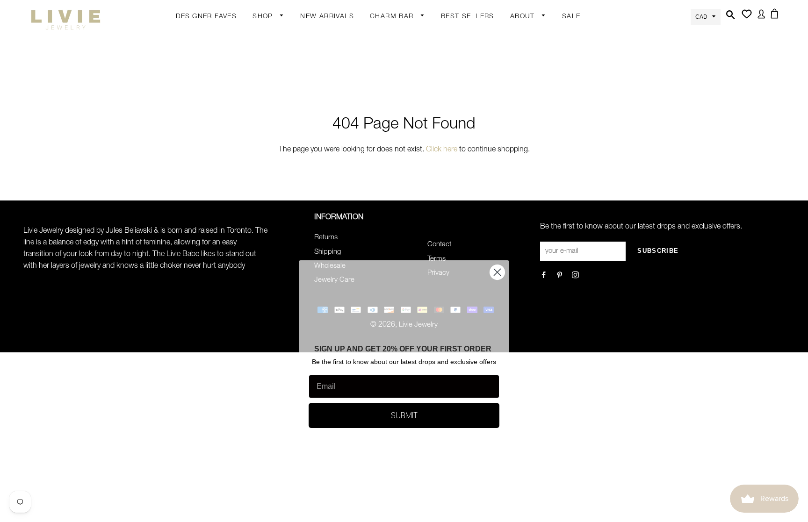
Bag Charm (388, 36)
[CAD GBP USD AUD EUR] (706, 16)
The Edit (265, 215)
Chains (381, 54)
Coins (334, 162)
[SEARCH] (729, 20)
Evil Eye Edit (344, 233)
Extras (262, 160)
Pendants (340, 180)
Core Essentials (277, 196)
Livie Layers (270, 107)
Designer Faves (206, 17)
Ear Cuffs (339, 91)
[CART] (776, 19)
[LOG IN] (759, 19)
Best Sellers (467, 17)
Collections (528, 36)
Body (260, 53)
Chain (334, 54)
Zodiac (380, 91)
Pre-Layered (344, 198)
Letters (381, 73)
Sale (571, 17)
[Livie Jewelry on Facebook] (544, 276)
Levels (335, 144)
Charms (382, 109)
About (523, 17)
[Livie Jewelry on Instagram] (576, 276)
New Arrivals (327, 17)
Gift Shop (267, 178)
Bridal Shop (344, 215)
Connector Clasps (399, 164)
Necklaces (268, 144)
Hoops (336, 73)
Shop (263, 17)
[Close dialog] (497, 272)
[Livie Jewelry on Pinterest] (560, 276)
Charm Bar (393, 17)
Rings (261, 71)
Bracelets (267, 89)
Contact (439, 244)
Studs (335, 36)
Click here (441, 150)
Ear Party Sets (347, 109)
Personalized (272, 125)
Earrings (265, 36)
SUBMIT (404, 415)
